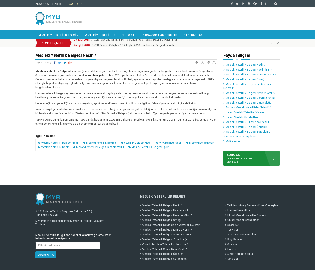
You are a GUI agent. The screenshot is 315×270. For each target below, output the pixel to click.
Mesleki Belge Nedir (201, 142)
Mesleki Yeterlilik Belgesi (57, 35)
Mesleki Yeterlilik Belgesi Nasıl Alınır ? (249, 69)
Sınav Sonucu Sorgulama (241, 136)
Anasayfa (42, 3)
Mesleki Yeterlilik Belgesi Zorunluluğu (248, 102)
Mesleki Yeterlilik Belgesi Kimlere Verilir (100, 147)
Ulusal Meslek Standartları (242, 117)
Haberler (59, 3)
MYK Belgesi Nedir (170, 142)
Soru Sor (75, 3)
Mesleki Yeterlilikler (100, 35)
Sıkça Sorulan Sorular (160, 35)
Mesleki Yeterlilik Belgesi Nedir (60, 142)
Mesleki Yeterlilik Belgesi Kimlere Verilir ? (251, 93)
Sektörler (129, 35)
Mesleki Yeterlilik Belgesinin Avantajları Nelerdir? (248, 86)
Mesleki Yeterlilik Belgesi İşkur (150, 147)
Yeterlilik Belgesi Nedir (138, 142)
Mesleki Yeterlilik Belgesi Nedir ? (246, 64)
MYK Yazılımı (233, 141)
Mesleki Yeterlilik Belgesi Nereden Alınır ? (251, 74)
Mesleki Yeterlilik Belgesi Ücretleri (246, 126)
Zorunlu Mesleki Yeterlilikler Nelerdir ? (249, 107)
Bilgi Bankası (193, 35)
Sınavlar (232, 244)
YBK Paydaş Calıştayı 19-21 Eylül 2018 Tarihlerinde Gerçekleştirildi (134, 43)
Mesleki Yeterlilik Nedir (55, 147)
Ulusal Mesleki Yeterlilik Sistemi (245, 112)
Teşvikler (232, 229)
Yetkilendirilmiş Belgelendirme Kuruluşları (252, 205)
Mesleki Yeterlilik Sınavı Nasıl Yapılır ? (248, 122)
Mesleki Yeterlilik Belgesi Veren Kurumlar (250, 97)
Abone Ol (44, 254)
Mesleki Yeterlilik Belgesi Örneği (245, 79)
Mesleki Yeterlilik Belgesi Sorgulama (248, 131)
